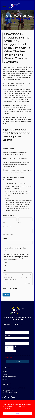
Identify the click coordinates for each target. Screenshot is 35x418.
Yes (6, 262)
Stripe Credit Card (10, 288)
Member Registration (9, 376)
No (6, 266)
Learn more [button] (6, 408)
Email (5, 238)
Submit (6, 295)
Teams (5, 371)
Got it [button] (17, 413)
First (4, 222)
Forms (5, 374)
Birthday (6, 227)
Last (19, 222)
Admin (5, 379)
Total (5, 270)
